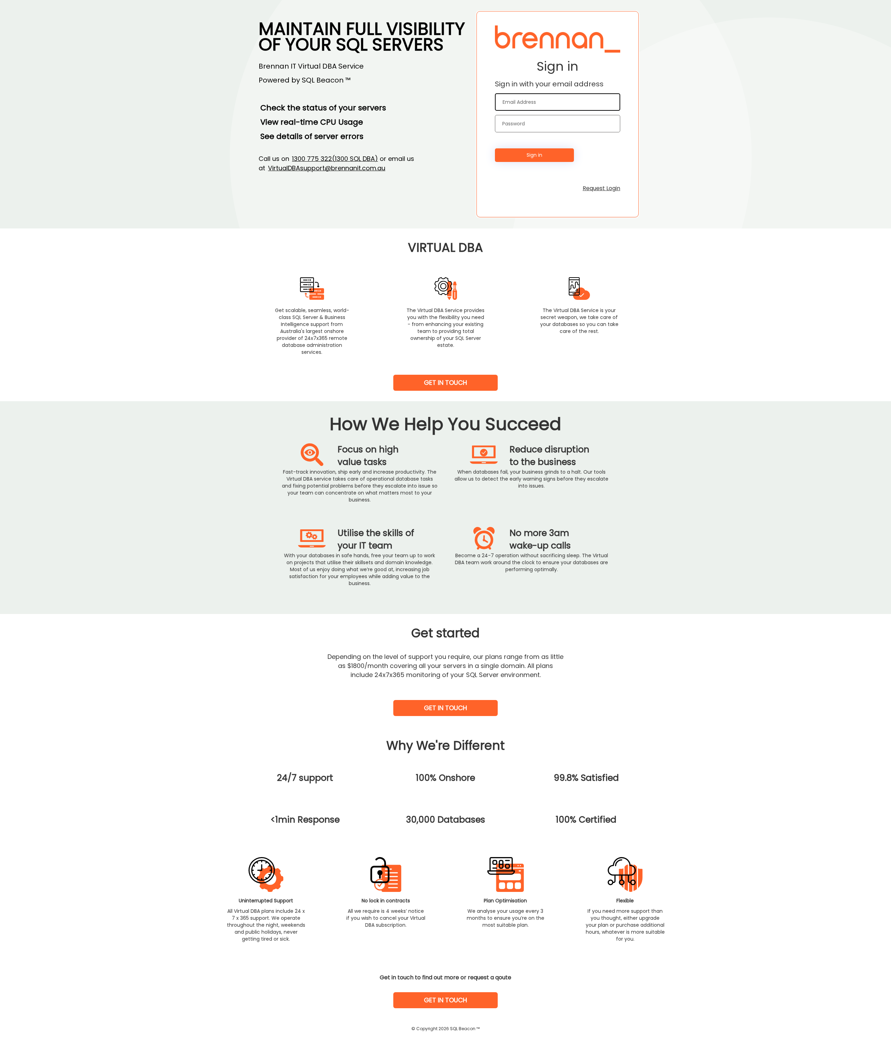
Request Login (601, 188)
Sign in (534, 154)
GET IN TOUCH (445, 382)
